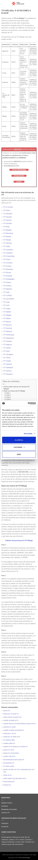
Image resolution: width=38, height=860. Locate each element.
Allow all (19, 440)
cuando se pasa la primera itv (13, 730)
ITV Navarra (7, 325)
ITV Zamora (7, 371)
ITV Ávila (6, 227)
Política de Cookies (8, 854)
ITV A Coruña (8, 207)
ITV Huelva (7, 282)
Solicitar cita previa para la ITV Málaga (19, 540)
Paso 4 (9, 399)
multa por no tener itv (11, 714)
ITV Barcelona (8, 233)
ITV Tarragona (8, 354)
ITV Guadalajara (8, 279)
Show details (28, 433)
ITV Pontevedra (8, 335)
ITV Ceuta (6, 259)
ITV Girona (7, 272)
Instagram (4, 823)
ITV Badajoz (7, 230)
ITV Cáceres (7, 243)
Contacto (4, 806)
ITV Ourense (7, 328)
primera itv (7, 785)
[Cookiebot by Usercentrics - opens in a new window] (28, 403)
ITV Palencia (7, 331)
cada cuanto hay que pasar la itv (14, 778)
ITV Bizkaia (7, 236)
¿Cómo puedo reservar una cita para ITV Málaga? (17, 388)
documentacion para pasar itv (13, 759)
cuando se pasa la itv (10, 720)
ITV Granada (7, 276)
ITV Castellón (8, 253)
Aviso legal (32, 854)
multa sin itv (7, 775)
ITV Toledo (7, 361)
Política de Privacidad (22, 854)
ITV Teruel (6, 358)
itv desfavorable (9, 740)
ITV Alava (6, 210)
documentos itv (8, 763)
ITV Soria (6, 351)
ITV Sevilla (7, 348)
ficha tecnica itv (8, 782)
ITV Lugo (6, 302)
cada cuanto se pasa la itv (12, 717)
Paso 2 (9, 395)
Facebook (4, 826)
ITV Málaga (7, 315)
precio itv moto (8, 750)
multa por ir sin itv (9, 733)
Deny (19, 454)
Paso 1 (8, 393)
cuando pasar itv (9, 743)
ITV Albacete (7, 214)
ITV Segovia (7, 344)
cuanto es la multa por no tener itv (15, 746)
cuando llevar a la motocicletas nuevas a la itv (19, 723)
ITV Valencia (7, 364)
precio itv (6, 710)
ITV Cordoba (7, 263)
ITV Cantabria (8, 250)
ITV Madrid (7, 312)
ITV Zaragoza (8, 374)
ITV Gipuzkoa (8, 269)
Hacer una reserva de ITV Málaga (14, 391)
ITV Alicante (7, 217)
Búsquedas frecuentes (9, 809)
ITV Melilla (7, 318)
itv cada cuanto (8, 766)
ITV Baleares (7, 289)
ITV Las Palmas (8, 299)
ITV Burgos (7, 240)
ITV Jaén (6, 292)
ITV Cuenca (7, 266)
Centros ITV (5, 812)
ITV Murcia (7, 322)
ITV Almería (7, 220)
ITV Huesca (7, 286)
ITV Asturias (7, 223)
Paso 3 (9, 397)
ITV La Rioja (7, 295)
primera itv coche (9, 727)
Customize (18, 447)
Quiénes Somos (6, 803)
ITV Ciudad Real (8, 256)
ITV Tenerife (7, 341)
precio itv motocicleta (11, 753)
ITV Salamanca (8, 338)
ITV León (6, 305)
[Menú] (2, 3)
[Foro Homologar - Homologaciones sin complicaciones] (19, 3)
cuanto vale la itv (9, 756)
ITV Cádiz (6, 246)
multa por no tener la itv (11, 737)
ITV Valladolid (8, 367)
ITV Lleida (6, 308)
